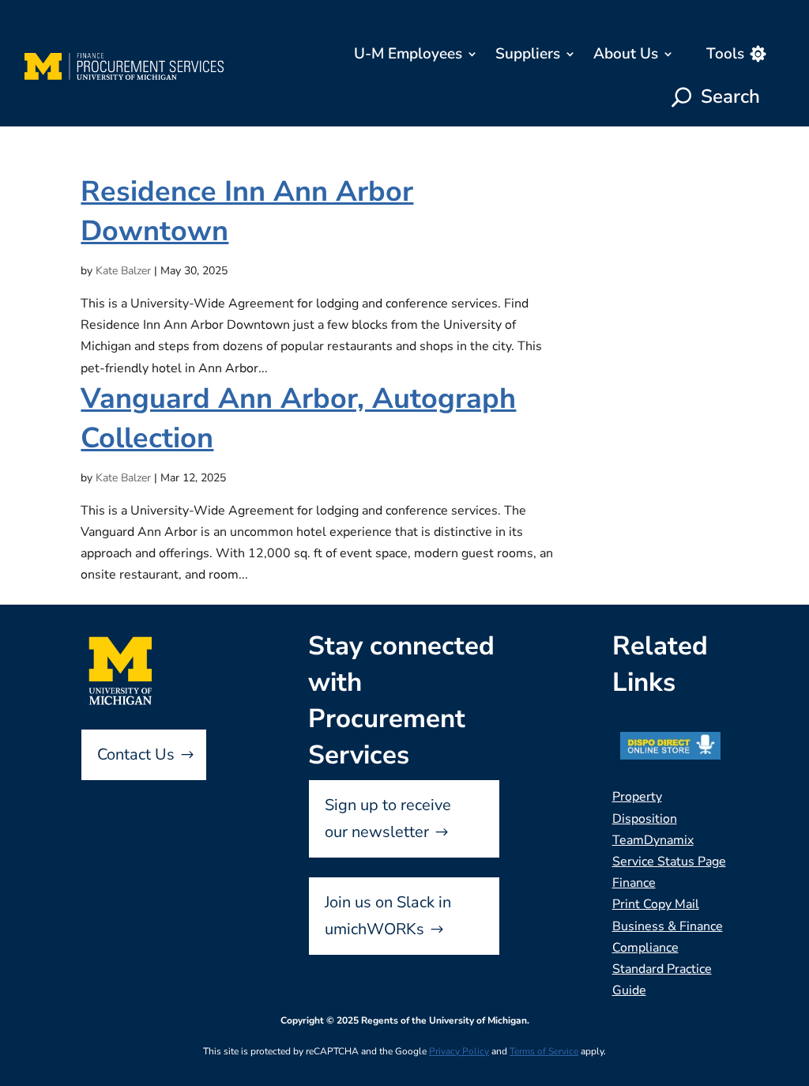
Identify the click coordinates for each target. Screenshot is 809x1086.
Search (730, 96)
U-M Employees (408, 53)
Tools (725, 53)
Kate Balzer (123, 270)
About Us (625, 53)
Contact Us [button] (136, 754)
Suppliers (527, 53)
